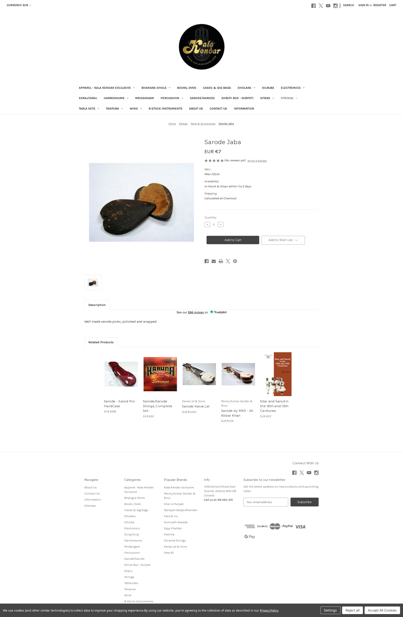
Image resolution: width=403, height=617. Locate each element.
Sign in (364, 5)
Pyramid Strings (175, 540)
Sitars (265, 98)
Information (244, 108)
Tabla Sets (87, 108)
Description (97, 305)
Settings (330, 610)
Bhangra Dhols (153, 88)
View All (169, 552)
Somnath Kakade (175, 522)
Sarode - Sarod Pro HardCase (119, 403)
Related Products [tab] (101, 342)
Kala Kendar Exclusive (179, 487)
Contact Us (218, 108)
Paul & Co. (171, 516)
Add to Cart (121, 378)
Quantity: (210, 217)
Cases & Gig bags (217, 88)
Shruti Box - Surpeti (237, 98)
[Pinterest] (235, 261)
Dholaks (244, 88)
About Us (196, 108)
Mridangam (144, 98)
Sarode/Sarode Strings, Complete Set (157, 406)
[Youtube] (328, 6)
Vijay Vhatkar (173, 528)
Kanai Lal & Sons (175, 546)
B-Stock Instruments (165, 108)
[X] (321, 6)
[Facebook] (313, 6)
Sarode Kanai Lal (195, 406)
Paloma (169, 534)
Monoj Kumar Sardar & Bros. (180, 496)
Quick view (120, 370)
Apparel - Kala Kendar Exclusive (105, 88)
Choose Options (160, 378)
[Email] (214, 261)
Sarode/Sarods (202, 98)
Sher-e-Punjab (174, 504)
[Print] (221, 261)
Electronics (291, 88)
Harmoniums (114, 98)
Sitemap (90, 505)
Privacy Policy (269, 610)
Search (348, 5)
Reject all (352, 610)
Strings (287, 98)
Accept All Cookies (382, 610)
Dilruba (268, 88)
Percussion (170, 98)
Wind (134, 108)
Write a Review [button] (257, 161)
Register (379, 5)
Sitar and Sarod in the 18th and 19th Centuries (274, 406)
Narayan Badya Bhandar (180, 510)
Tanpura (112, 108)
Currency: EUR (17, 5)
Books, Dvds (186, 88)
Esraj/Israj (88, 98)
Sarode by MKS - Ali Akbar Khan (237, 413)
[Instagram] (335, 6)
